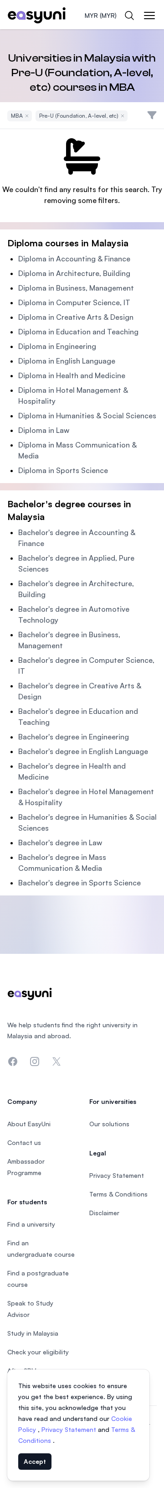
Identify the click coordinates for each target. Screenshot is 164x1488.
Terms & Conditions (118, 1194)
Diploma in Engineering (57, 346)
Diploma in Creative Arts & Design (75, 317)
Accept (35, 1461)
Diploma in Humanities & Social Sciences (87, 415)
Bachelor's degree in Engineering (73, 736)
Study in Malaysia (32, 1333)
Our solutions (109, 1124)
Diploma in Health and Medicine (71, 375)
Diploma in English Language (66, 360)
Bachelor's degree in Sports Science (79, 882)
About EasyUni (29, 1124)
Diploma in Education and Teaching (78, 331)
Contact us (24, 1142)
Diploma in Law (43, 430)
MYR (101, 15)
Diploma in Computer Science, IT (74, 302)
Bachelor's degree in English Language (83, 751)
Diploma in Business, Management (76, 287)
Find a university (31, 1224)
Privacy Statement (69, 1429)
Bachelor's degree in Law (60, 842)
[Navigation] (149, 15)
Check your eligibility (38, 1352)
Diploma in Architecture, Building (74, 273)
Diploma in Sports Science (63, 470)
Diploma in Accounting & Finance (74, 258)
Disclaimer (104, 1213)
